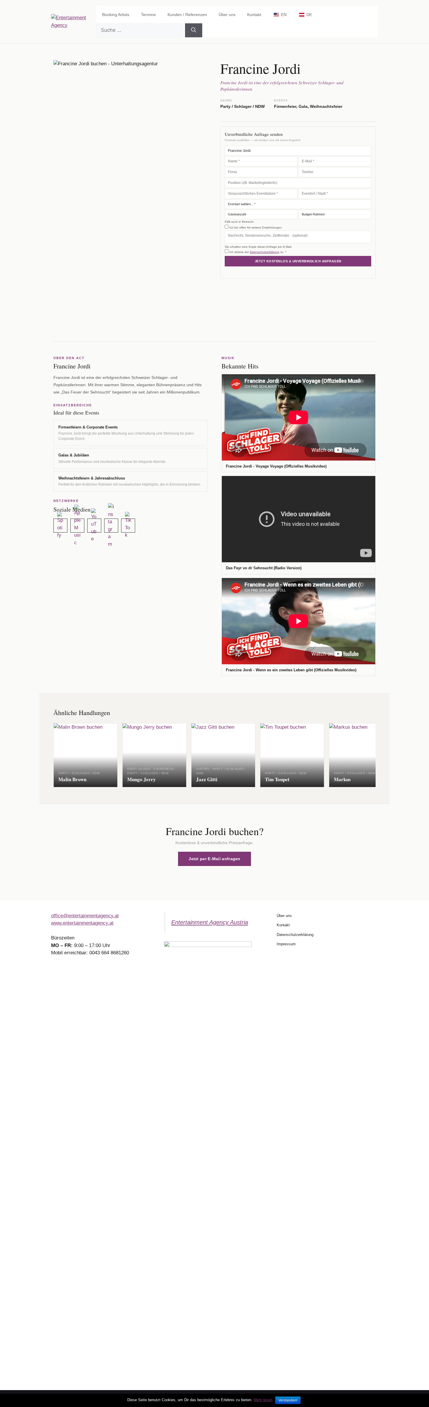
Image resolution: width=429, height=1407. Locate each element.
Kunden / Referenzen (187, 14)
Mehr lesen (263, 1400)
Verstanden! (287, 1400)
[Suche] (193, 30)
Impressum (286, 944)
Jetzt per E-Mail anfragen (214, 858)
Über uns (227, 14)
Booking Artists (115, 14)
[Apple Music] (77, 526)
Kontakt (254, 14)
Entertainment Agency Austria (209, 922)
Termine (148, 14)
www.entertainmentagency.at (82, 923)
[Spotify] (60, 526)
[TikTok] (128, 526)
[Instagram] (111, 526)
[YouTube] (94, 526)
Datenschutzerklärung (264, 252)
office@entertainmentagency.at (85, 915)
